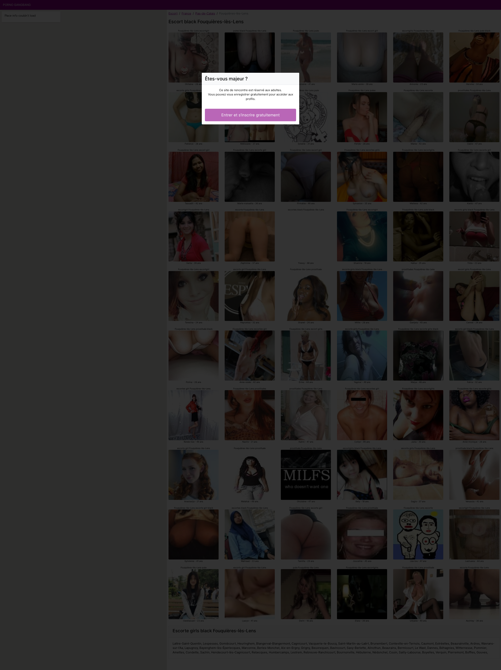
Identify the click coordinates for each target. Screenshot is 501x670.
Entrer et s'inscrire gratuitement (250, 115)
